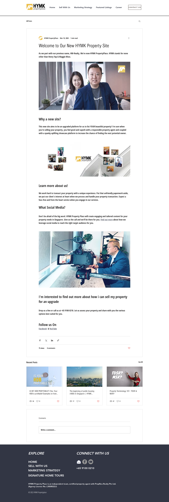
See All (140, 362)
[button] (139, 21)
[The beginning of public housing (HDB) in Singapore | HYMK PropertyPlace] (84, 377)
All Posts (29, 21)
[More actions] (128, 38)
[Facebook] (84, 461)
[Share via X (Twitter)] (46, 340)
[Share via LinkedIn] (52, 340)
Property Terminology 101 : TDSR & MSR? (123, 392)
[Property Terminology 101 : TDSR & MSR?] (125, 377)
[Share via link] (58, 340)
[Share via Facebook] (40, 340)
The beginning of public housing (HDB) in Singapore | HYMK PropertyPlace (82, 392)
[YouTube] (90, 461)
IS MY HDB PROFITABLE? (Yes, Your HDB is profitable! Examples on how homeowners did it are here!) (43, 392)
